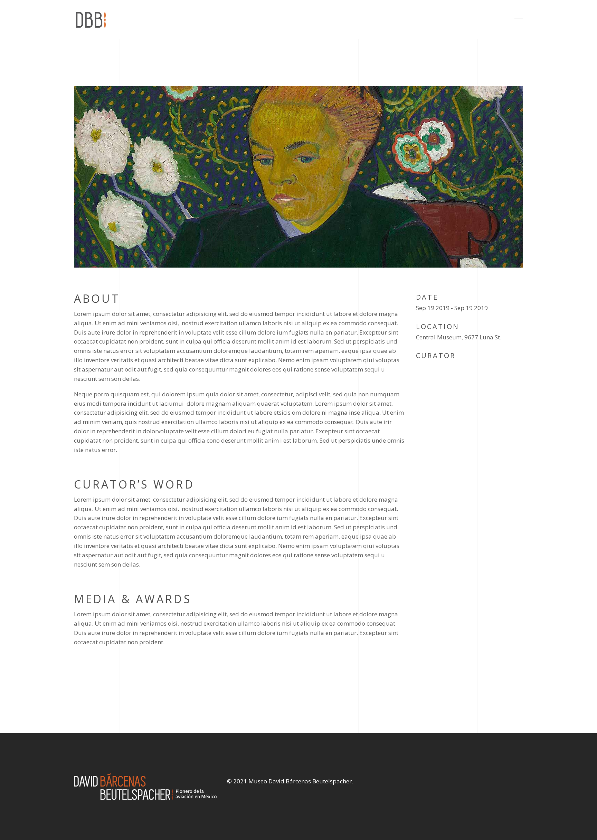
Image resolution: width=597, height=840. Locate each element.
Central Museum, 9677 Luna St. (458, 337)
